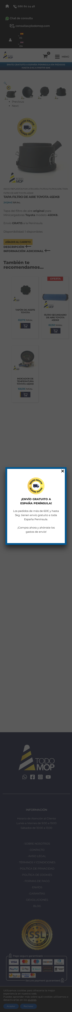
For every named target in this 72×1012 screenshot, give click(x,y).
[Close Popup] (63, 471)
